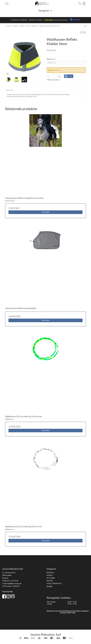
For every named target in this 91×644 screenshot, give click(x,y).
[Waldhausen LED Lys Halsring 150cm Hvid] (45, 483)
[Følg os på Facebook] (4, 597)
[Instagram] (9, 597)
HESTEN (50, 581)
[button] (81, 32)
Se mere (49, 586)
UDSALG (50, 575)
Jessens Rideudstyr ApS (45, 634)
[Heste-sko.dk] (13, 597)
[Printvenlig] (85, 26)
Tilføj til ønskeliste (53, 80)
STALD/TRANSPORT (54, 583)
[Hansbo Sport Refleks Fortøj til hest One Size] (45, 154)
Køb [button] (70, 76)
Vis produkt (45, 212)
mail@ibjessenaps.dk (14, 583)
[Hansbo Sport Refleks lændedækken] (45, 265)
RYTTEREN (51, 578)
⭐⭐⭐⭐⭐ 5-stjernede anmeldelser (56, 20)
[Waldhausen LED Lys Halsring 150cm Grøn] (45, 373)
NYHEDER (50, 572)
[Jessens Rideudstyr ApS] (45, 3)
